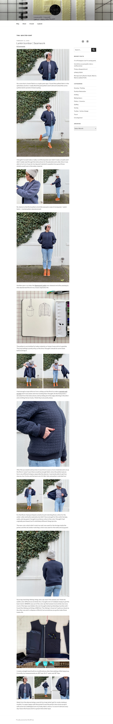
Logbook (39, 23)
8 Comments (21, 46)
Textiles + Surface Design (81, 111)
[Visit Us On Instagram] (83, 42)
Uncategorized (78, 117)
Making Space (78, 98)
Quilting (76, 104)
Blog (17, 23)
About (24, 23)
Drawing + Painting (79, 88)
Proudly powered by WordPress (25, 720)
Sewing (76, 108)
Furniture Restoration (80, 91)
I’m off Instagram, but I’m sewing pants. (85, 60)
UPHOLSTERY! (78, 72)
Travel (76, 114)
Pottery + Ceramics (79, 101)
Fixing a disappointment (80, 69)
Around (31, 23)
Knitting (76, 94)
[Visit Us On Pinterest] (87, 42)
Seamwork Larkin (40, 285)
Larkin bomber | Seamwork (30, 43)
